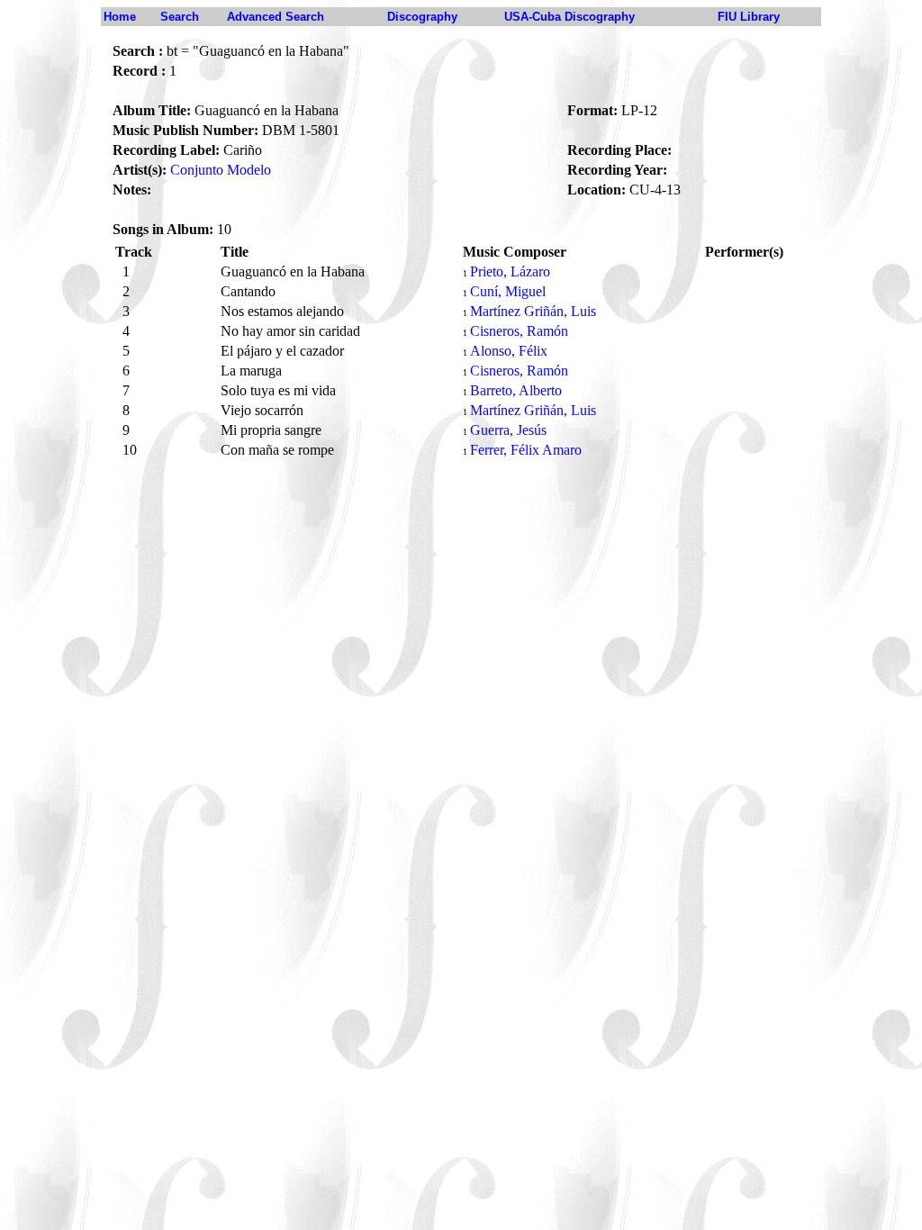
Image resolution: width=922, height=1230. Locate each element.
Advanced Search (275, 16)
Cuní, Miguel (508, 291)
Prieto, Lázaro (510, 271)
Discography (422, 16)
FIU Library (749, 16)
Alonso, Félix (508, 350)
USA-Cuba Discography (569, 16)
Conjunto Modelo (220, 169)
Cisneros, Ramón (519, 331)
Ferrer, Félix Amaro (526, 449)
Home (120, 16)
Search (179, 16)
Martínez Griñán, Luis (533, 311)
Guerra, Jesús (508, 430)
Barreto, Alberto (516, 390)
